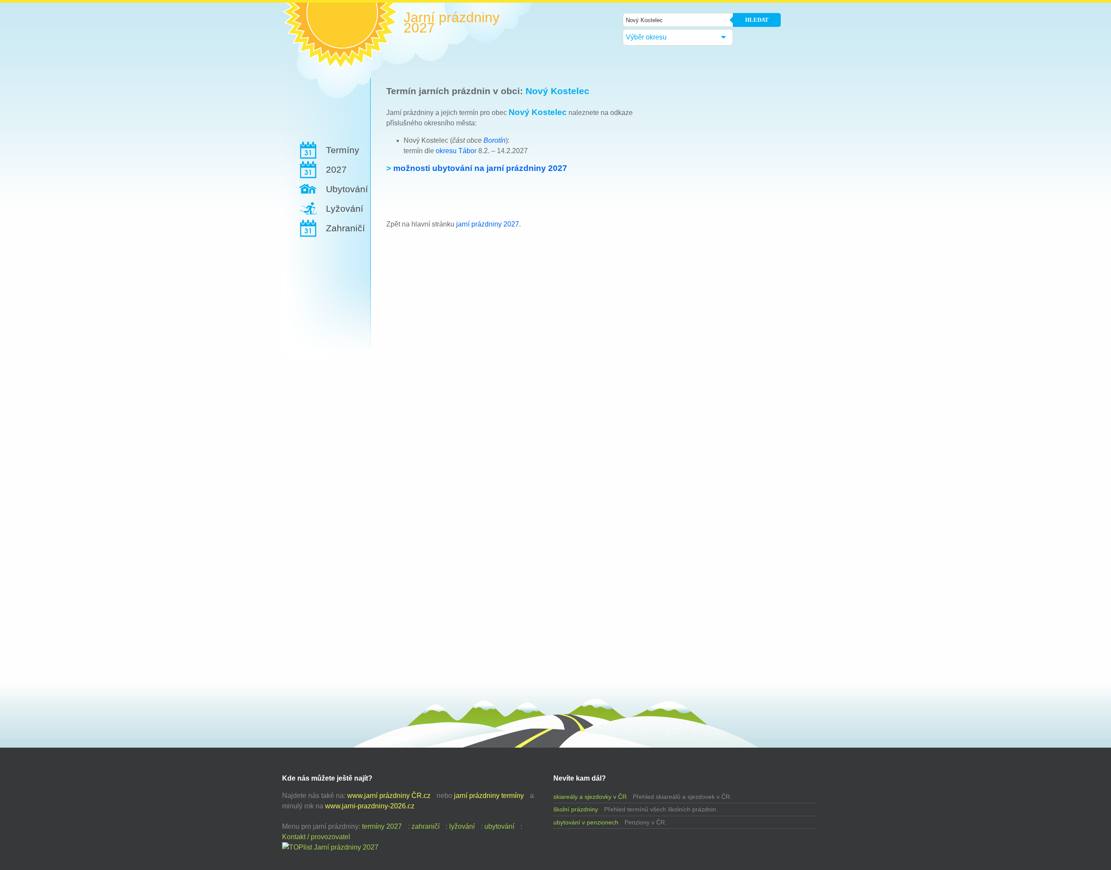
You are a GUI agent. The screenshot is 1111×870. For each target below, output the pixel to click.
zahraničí (425, 826)
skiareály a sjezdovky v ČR (590, 796)
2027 (336, 169)
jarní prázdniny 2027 (487, 224)
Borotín (494, 140)
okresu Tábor (456, 150)
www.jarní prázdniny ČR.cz (389, 795)
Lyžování (344, 208)
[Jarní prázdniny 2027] (330, 847)
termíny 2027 (382, 826)
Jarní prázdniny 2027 (452, 22)
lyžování (462, 826)
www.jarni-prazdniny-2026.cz (369, 806)
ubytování (499, 826)
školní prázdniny (575, 809)
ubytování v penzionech (585, 822)
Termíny (342, 150)
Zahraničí (345, 228)
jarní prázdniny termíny (489, 795)
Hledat (757, 19)
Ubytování (347, 189)
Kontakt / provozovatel (316, 836)
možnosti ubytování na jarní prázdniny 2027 (480, 168)
